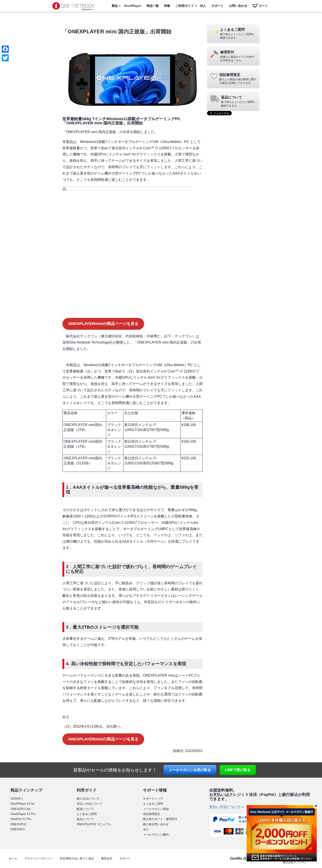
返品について (85, 819)
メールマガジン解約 (156, 834)
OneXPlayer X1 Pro (23, 814)
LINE (238, 770)
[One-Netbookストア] (73, 10)
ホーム (13, 858)
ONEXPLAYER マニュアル (94, 824)
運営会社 (106, 858)
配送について (85, 809)
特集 (167, 5)
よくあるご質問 (87, 814)
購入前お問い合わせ (156, 824)
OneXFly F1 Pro (21, 819)
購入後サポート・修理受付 (160, 819)
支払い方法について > (226, 807)
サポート (217, 5)
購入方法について (88, 798)
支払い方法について (89, 803)
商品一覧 (153, 5)
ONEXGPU (18, 829)
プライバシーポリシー (38, 858)
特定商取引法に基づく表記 (77, 858)
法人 (203, 5)
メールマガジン (190, 770)
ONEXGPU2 (18, 824)
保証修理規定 (151, 814)
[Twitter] (5, 57)
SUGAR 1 (17, 798)
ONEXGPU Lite (20, 809)
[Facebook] (5, 49)
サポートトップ (153, 798)
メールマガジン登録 (156, 809)
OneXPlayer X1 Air (22, 803)
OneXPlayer (132, 5)
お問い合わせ (238, 5)
